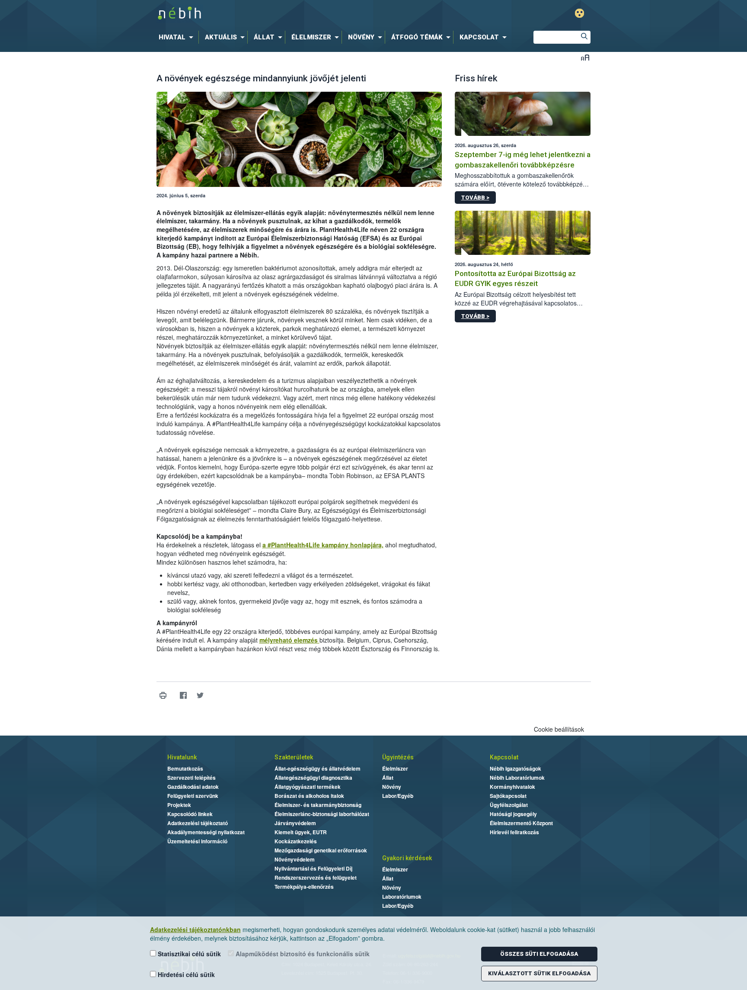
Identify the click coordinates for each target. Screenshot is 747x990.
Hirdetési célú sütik (185, 974)
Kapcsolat (504, 757)
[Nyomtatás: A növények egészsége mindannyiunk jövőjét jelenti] (163, 695)
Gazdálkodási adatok (193, 787)
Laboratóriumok (401, 896)
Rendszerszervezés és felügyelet (316, 877)
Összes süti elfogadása (539, 954)
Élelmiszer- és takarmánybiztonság (318, 805)
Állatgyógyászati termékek (308, 787)
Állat (387, 777)
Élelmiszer (395, 768)
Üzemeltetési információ (197, 841)
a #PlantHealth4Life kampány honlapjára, (322, 544)
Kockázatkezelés (296, 841)
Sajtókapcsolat (508, 796)
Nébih (281, 13)
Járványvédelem (295, 823)
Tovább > (475, 197)
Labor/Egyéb (397, 796)
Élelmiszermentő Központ (521, 823)
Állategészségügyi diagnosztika (313, 777)
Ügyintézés (398, 757)
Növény (391, 787)
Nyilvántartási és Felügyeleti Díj (313, 868)
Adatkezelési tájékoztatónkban (195, 929)
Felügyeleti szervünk (192, 796)
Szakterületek (294, 757)
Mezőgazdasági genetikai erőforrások (321, 850)
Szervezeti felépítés (191, 777)
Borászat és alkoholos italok (309, 796)
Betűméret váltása (585, 57)
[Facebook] (183, 695)
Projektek (179, 805)
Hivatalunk (182, 757)
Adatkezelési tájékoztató (197, 823)
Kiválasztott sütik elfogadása (539, 973)
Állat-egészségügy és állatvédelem (318, 768)
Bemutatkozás (185, 768)
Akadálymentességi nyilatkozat (206, 832)
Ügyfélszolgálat (509, 805)
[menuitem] (177, 37)
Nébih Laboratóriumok (517, 777)
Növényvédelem (295, 859)
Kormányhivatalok (512, 787)
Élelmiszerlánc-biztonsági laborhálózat (322, 814)
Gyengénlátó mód (579, 13)
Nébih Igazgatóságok (515, 768)
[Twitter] (200, 695)
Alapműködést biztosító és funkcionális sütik (302, 953)
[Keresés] (584, 37)
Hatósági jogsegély (513, 814)
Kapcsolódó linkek (190, 814)
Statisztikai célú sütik (188, 953)
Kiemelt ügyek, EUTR (301, 832)
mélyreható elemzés (289, 640)
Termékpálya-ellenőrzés (304, 886)
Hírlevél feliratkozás (514, 832)
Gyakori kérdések (407, 858)
